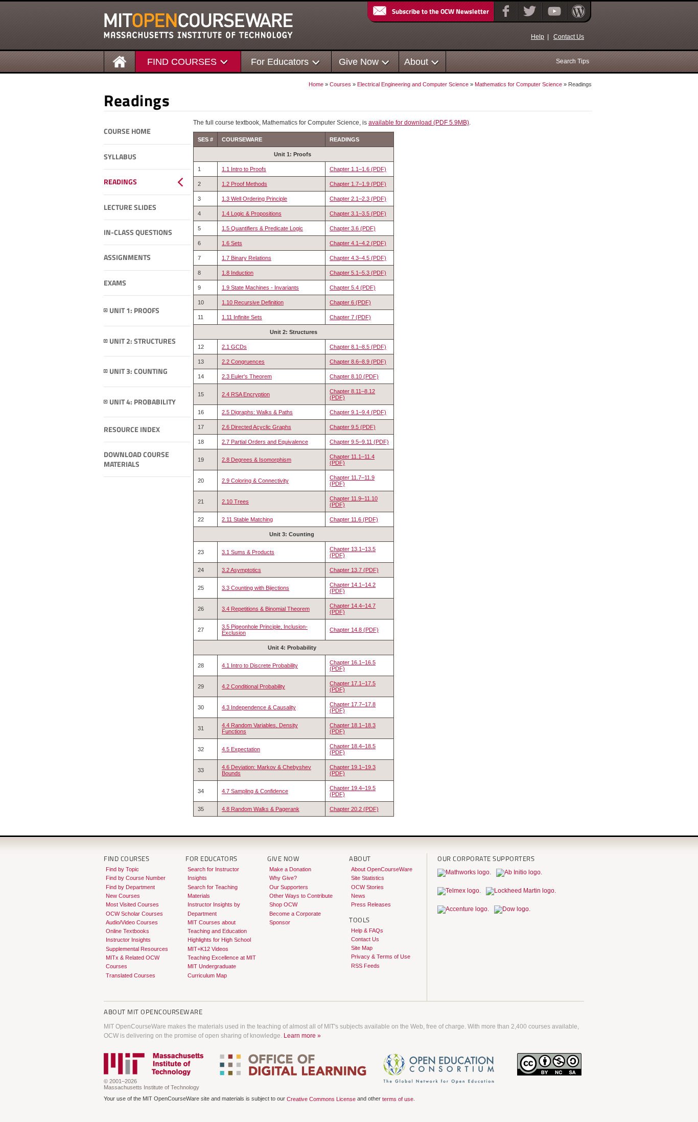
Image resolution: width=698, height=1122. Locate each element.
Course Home (127, 131)
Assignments (127, 257)
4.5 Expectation (241, 749)
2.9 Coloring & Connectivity (255, 481)
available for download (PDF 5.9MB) (418, 122)
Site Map (362, 948)
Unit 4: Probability (142, 402)
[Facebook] (505, 18)
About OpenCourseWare (381, 869)
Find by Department (130, 887)
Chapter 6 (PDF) (350, 302)
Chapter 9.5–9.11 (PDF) (359, 442)
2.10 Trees (235, 501)
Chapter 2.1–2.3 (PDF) (358, 199)
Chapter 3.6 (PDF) (353, 228)
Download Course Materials (136, 459)
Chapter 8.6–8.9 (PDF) (358, 362)
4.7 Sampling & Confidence (255, 791)
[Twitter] (528, 18)
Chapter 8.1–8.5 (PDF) (358, 347)
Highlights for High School (219, 940)
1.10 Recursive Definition (253, 302)
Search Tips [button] (572, 61)
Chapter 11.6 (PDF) (354, 519)
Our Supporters (288, 887)
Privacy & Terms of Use (380, 956)
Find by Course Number (136, 878)
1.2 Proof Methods (244, 184)
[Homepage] (119, 61)
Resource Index (132, 429)
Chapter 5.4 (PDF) (353, 287)
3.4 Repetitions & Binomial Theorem (266, 609)
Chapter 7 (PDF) (350, 317)
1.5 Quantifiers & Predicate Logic (262, 228)
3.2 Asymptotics (241, 570)
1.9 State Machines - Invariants (260, 287)
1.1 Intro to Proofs (244, 169)
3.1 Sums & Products (248, 552)
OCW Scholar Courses (134, 914)
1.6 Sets (232, 243)
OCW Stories (367, 887)
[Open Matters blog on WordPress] (577, 18)
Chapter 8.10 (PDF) (354, 376)
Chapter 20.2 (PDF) (354, 809)
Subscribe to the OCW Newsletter (440, 11)
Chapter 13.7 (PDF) (354, 570)
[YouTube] (553, 18)
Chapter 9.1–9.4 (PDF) (358, 412)
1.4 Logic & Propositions (252, 213)
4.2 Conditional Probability (253, 686)
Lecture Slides (130, 207)
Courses (340, 84)
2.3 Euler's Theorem (247, 376)
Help (537, 36)
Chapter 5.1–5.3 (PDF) (358, 273)
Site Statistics (367, 878)
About (416, 61)
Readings (120, 181)
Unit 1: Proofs (134, 310)
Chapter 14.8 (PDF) (354, 630)
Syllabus (120, 156)
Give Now (359, 61)
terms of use (397, 1099)
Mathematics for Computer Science (518, 84)
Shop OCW (283, 904)
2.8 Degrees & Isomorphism (256, 460)
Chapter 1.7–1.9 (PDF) (358, 184)
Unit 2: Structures (142, 341)
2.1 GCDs (234, 347)
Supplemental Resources (137, 949)
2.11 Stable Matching (247, 519)
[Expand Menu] (105, 310)
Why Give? (283, 878)
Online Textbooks (127, 931)
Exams (115, 283)
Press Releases (371, 904)
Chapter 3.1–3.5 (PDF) (358, 213)
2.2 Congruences (243, 362)
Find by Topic (122, 869)
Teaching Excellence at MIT (222, 957)
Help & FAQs (367, 930)
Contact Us (568, 36)
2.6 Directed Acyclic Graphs (256, 427)
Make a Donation (290, 869)
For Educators (280, 61)
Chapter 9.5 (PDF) (353, 427)
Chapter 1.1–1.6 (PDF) (358, 169)
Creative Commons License (321, 1099)
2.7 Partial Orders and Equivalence (265, 442)
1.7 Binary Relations (246, 258)
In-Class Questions (138, 232)
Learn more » (302, 1035)
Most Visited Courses (132, 904)
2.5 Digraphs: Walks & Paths (257, 412)
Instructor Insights (128, 940)
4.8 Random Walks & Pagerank (260, 809)
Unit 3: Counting (138, 371)
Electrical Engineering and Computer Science (413, 84)
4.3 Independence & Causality (259, 707)
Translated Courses (130, 975)
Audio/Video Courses (132, 922)
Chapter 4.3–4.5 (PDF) (358, 258)
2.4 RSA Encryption (246, 394)
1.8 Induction (237, 273)
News (358, 896)
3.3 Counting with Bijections (255, 588)
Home (316, 84)
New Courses (123, 896)
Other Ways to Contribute (301, 896)
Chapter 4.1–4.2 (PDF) (358, 243)
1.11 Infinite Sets (242, 317)
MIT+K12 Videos (208, 949)
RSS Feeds (365, 966)
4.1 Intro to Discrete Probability (260, 665)
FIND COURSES (182, 61)
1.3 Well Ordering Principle (254, 199)
